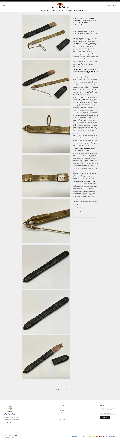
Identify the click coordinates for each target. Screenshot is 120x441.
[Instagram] (7, 423)
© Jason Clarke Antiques (11, 435)
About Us (60, 10)
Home (37, 10)
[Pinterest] (80, 207)
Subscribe (105, 417)
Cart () (115, 5)
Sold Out (86, 216)
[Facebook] (77, 207)
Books (53, 10)
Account (104, 5)
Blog (75, 10)
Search (109, 5)
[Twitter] (79, 207)
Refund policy (61, 419)
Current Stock (45, 10)
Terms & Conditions (62, 414)
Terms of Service (62, 417)
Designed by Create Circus (11, 437)
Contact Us (68, 10)
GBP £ (4, 5)
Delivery (81, 10)
